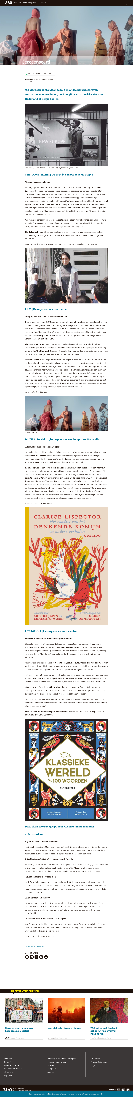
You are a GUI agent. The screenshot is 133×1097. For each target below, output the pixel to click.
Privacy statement (99, 1062)
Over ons (8, 1059)
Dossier (50, 1065)
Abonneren (9, 1072)
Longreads (52, 1069)
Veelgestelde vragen (13, 1069)
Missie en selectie (11, 1065)
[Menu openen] (126, 4)
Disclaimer (95, 1059)
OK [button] (102, 1094)
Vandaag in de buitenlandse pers (61, 1059)
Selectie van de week (56, 1062)
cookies (48, 1094)
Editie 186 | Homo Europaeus (25, 3)
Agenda (50, 1072)
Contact (7, 1062)
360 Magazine (30, 79)
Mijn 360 (8, 1076)
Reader (43, 3)
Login (93, 1065)
